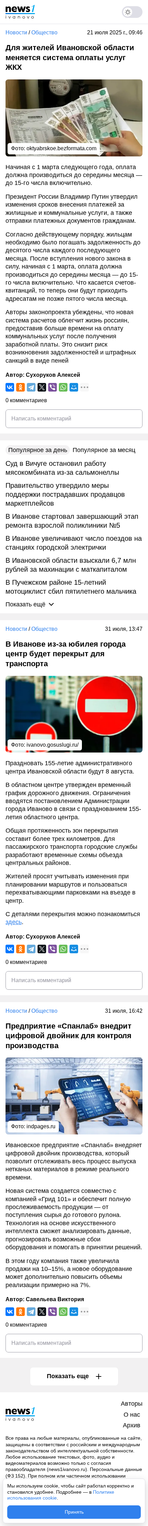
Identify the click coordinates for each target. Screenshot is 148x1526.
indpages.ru (41, 1126)
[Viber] (52, 387)
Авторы (131, 1403)
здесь (14, 922)
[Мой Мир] (74, 387)
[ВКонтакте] (10, 387)
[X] (42, 387)
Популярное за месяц (104, 450)
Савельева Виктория (55, 1299)
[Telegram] (31, 387)
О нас (132, 1414)
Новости (16, 32)
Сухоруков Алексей (53, 375)
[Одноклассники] (20, 387)
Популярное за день (37, 450)
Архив (131, 1425)
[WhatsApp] (63, 387)
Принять (74, 1512)
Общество (44, 32)
